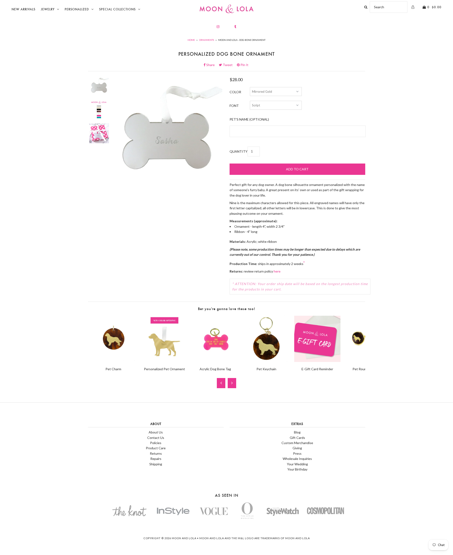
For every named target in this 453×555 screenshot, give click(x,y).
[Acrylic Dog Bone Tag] (215, 361)
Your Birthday (297, 469)
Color (235, 92)
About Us (156, 432)
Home (191, 39)
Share (212, 65)
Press (297, 453)
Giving (297, 448)
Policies (155, 443)
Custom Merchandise (297, 443)
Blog (297, 432)
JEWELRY (48, 9)
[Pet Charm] (113, 361)
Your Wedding (297, 464)
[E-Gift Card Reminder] (317, 361)
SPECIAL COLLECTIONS (117, 9)
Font (234, 106)
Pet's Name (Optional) (249, 119)
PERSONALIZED (77, 9)
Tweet (229, 65)
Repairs (155, 459)
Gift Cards (297, 438)
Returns (156, 453)
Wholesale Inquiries (297, 459)
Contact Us (155, 438)
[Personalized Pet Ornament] (164, 361)
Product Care (156, 448)
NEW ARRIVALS (23, 9)
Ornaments (206, 39)
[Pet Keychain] (266, 361)
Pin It (244, 65)
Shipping (155, 464)
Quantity (238, 151)
